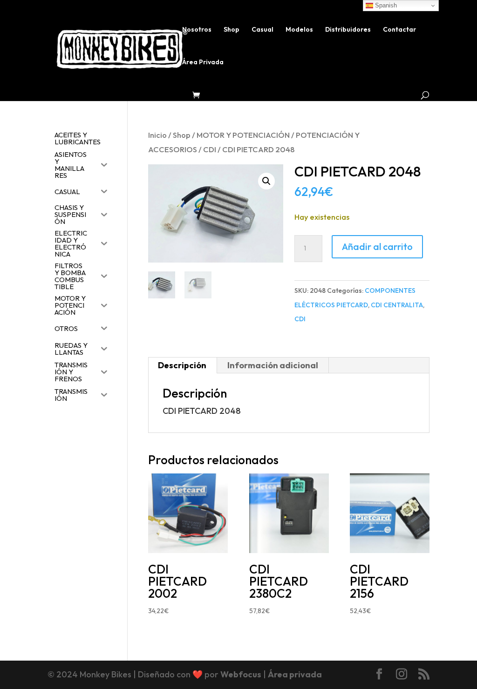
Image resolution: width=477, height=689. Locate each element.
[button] (266, 181)
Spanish (385, 5)
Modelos (299, 30)
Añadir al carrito (377, 246)
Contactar (399, 30)
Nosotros (196, 30)
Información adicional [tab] (272, 365)
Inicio (157, 135)
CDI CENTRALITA (397, 305)
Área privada (295, 674)
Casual (262, 30)
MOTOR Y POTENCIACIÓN (243, 135)
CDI (209, 149)
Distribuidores (348, 30)
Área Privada (203, 62)
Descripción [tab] (182, 365)
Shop (231, 30)
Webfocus (240, 674)
